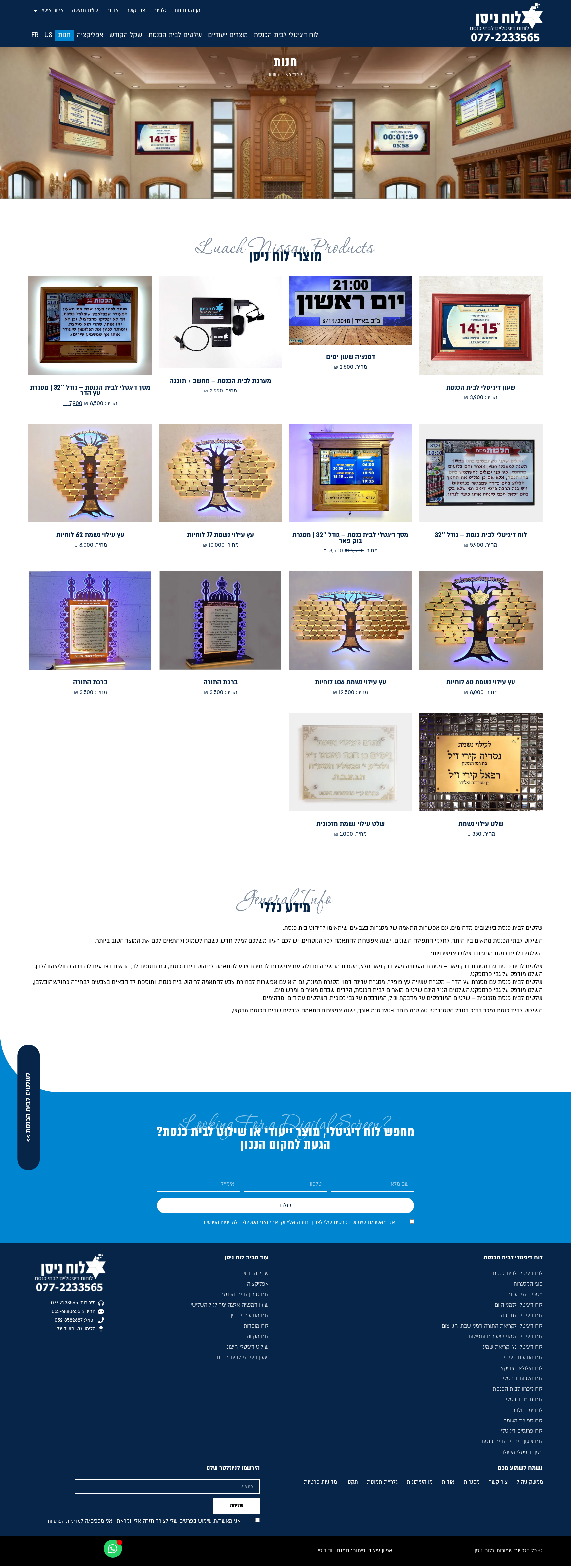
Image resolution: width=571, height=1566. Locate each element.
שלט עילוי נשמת (480, 824)
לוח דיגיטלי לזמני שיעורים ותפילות (505, 1336)
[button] (286, 35)
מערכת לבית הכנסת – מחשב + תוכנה (220, 381)
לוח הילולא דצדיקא (521, 1368)
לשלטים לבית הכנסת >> (28, 1107)
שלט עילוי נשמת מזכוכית (350, 824)
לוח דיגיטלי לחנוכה (522, 1315)
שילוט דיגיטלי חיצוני (246, 1347)
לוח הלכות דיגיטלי (523, 1378)
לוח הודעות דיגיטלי (522, 1357)
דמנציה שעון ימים (350, 357)
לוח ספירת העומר (523, 1420)
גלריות (160, 10)
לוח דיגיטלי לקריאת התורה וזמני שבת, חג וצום (492, 1326)
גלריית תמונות (382, 1482)
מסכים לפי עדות (525, 1294)
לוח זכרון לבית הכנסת (244, 1294)
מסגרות (472, 1482)
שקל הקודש (255, 1273)
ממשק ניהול (530, 1482)
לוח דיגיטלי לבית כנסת (518, 1273)
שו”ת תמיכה (85, 10)
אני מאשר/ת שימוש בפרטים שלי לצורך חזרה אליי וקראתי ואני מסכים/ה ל (298, 1222)
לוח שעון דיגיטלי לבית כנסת (512, 1441)
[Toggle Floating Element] (113, 1549)
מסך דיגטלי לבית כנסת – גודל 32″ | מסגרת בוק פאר (350, 538)
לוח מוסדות (256, 1326)
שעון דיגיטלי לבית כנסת (242, 1357)
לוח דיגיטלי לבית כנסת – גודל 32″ (481, 535)
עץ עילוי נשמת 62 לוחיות (90, 535)
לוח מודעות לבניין (249, 1315)
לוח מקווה (257, 1336)
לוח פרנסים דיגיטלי (522, 1431)
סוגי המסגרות (528, 1284)
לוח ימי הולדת (527, 1410)
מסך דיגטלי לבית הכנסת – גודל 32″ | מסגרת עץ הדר (90, 390)
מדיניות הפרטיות (218, 1222)
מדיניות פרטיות (320, 1482)
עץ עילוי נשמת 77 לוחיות (220, 535)
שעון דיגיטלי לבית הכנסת (480, 387)
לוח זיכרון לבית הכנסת (518, 1389)
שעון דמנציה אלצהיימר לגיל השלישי (229, 1305)
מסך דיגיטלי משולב (522, 1452)
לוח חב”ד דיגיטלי (524, 1399)
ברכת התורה (220, 682)
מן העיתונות (187, 10)
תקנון (352, 1482)
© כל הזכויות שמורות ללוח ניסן (509, 1550)
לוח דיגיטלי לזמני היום (519, 1305)
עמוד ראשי (291, 75)
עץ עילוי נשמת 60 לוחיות (480, 682)
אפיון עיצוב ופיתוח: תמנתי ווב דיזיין (354, 1550)
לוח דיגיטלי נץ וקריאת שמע (513, 1347)
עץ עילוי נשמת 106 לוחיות (350, 682)
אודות (112, 10)
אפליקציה (257, 1284)
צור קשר (136, 10)
